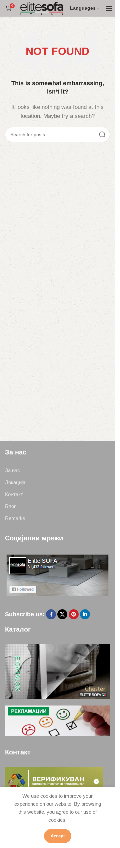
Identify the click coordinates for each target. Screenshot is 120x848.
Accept (58, 835)
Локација (15, 482)
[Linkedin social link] (85, 614)
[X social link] (62, 614)
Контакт (14, 494)
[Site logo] (41, 8)
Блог (10, 506)
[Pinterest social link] (74, 614)
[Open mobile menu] (109, 8)
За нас (12, 470)
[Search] (102, 134)
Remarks (15, 518)
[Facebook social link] (51, 614)
